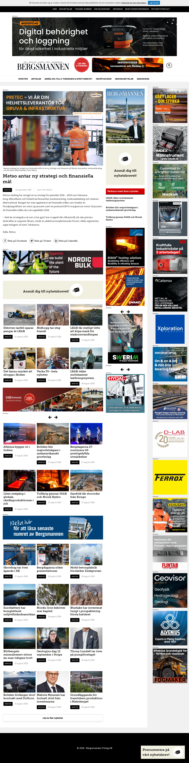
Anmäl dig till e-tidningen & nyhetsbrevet (68, 78)
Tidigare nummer (83, 9)
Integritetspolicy (160, 9)
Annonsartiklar (124, 78)
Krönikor (118, 9)
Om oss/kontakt (102, 9)
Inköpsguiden (104, 78)
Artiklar (36, 78)
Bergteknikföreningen (137, 9)
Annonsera (143, 78)
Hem (55, 9)
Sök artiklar (65, 9)
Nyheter (23, 78)
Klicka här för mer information (134, 3)
